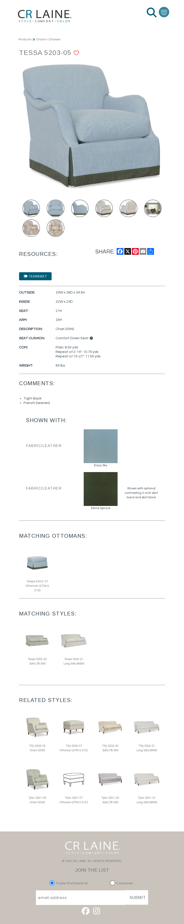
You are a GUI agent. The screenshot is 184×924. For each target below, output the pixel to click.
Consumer (124, 883)
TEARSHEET (37, 276)
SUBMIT (138, 897)
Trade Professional (71, 883)
